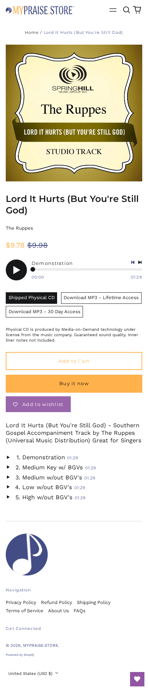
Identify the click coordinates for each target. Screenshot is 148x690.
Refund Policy (56, 602)
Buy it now (74, 383)
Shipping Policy (94, 602)
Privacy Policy (21, 602)
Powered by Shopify (20, 655)
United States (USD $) (31, 673)
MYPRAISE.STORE (40, 645)
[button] (126, 10)
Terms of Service (24, 610)
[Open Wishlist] (137, 679)
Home (32, 32)
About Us (58, 610)
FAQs (79, 610)
